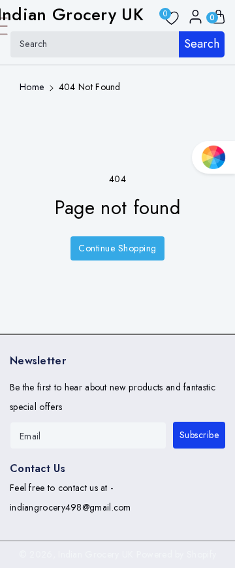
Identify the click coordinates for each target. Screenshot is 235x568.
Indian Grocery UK (95, 554)
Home (32, 86)
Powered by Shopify (176, 554)
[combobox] (117, 44)
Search (201, 43)
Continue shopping (117, 248)
